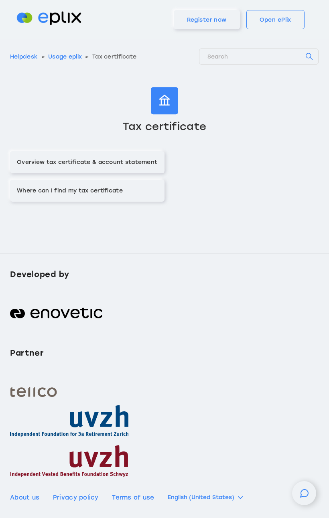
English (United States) (201, 497)
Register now (207, 19)
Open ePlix (275, 19)
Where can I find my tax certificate (70, 190)
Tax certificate (114, 56)
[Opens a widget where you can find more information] (304, 497)
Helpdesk (24, 56)
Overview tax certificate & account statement (87, 162)
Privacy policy (76, 497)
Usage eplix (65, 56)
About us (24, 497)
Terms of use (133, 497)
